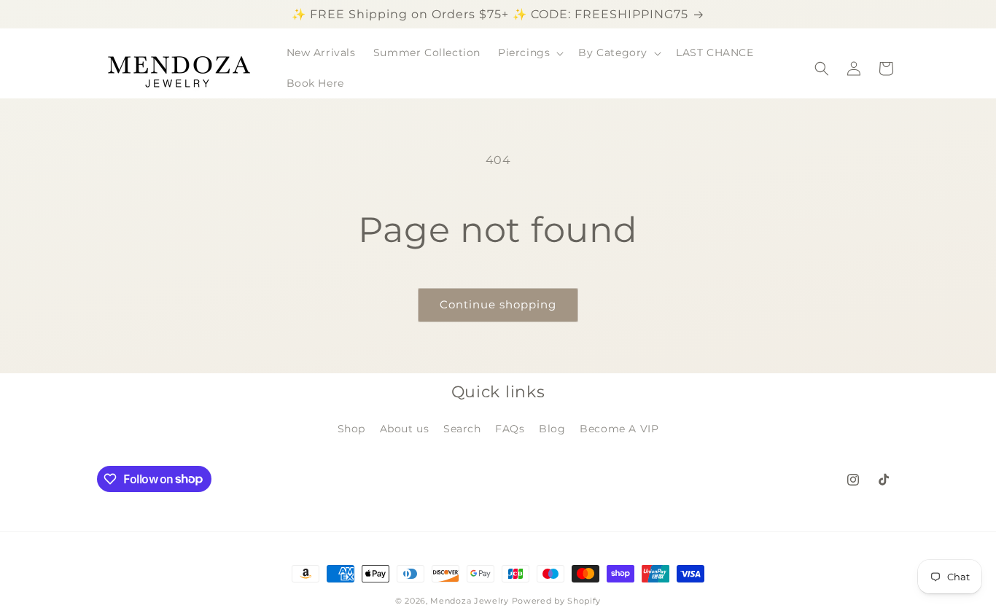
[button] (529, 52)
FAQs (509, 428)
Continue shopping (498, 304)
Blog (552, 428)
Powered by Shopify (557, 601)
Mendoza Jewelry (469, 601)
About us (404, 428)
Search (462, 428)
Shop (351, 428)
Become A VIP (619, 428)
